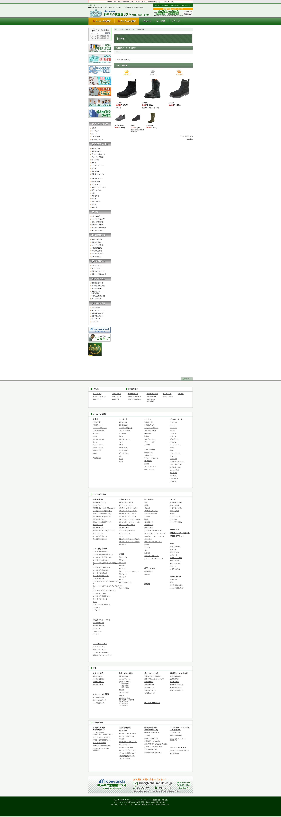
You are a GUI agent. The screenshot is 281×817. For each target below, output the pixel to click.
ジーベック (95, 131)
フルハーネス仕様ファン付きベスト (104, 590)
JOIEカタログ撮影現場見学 (101, 745)
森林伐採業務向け (176, 676)
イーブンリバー (175, 445)
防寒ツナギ (122, 577)
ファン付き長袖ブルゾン (101, 570)
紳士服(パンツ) (96, 184)
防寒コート (122, 560)
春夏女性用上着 (98, 525)
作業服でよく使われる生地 (127, 733)
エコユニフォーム (97, 253)
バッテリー (96, 607)
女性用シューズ (149, 693)
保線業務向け (174, 679)
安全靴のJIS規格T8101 (126, 747)
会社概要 (165, 5)
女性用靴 (147, 516)
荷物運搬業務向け (176, 687)
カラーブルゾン (98, 533)
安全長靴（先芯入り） (151, 556)
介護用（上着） (175, 560)
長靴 (145, 550)
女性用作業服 (148, 682)
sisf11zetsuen (119, 125)
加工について (96, 268)
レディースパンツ (124, 533)
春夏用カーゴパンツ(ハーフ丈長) (129, 539)
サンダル (147, 547)
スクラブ (173, 566)
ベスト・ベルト (98, 445)
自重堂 (94, 128)
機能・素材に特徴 (97, 222)
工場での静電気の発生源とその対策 (155, 744)
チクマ (172, 425)
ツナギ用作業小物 (176, 522)
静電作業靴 (125, 687)
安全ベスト (96, 628)
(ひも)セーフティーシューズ (153, 530)
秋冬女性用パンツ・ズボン (127, 516)
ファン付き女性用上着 (100, 573)
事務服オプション (97, 179)
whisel (95, 453)
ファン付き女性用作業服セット (103, 554)
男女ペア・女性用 (97, 225)
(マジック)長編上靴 (150, 513)
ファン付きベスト (98, 578)
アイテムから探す (127, 29)
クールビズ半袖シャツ (100, 539)
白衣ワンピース (175, 546)
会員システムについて (99, 274)
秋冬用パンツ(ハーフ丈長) (127, 530)
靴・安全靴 (136, 29)
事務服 (121, 445)
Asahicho (97, 458)
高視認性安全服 (97, 248)
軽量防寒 (121, 565)
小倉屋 (172, 447)
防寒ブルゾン (123, 557)
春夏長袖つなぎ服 (176, 502)
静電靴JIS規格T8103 (151, 738)
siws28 (171, 103)
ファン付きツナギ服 (99, 593)
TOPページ (117, 29)
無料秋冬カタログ (97, 316)
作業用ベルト (97, 631)
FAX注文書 (95, 321)
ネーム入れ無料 (97, 299)
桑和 (171, 450)
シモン (118, 51)
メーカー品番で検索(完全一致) (100, 36)
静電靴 (146, 544)
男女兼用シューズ (150, 690)
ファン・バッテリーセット (101, 604)
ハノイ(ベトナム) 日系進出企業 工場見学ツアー (103, 733)
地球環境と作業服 (176, 735)
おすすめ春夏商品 (98, 679)
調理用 (94, 199)
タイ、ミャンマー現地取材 (101, 737)
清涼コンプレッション (100, 649)
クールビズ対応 (124, 692)
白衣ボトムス (174, 552)
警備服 (94, 204)
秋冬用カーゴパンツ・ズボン (128, 511)
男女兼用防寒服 (149, 685)
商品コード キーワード (97, 33)
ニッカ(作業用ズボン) (177, 588)
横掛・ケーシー (175, 563)
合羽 (171, 582)
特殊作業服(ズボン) (176, 585)
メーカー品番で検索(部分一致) (100, 38)
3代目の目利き (97, 676)
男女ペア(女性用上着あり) (152, 676)
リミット (173, 456)
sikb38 (144, 103)
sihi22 (133, 125)
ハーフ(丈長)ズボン (99, 703)
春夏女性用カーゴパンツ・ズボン (129, 519)
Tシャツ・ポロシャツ (98, 154)
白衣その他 (95, 196)
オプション (96, 610)
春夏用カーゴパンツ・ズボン (128, 508)
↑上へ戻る (190, 139)
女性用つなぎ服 (175, 516)
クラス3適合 (124, 701)
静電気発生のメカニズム (152, 741)
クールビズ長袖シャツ (100, 536)
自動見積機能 (174, 753)
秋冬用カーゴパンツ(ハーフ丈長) (129, 542)
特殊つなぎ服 (174, 511)
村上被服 (173, 476)
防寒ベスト (122, 568)
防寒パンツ (122, 563)
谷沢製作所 (173, 473)
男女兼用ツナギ (149, 687)
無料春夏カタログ (97, 313)
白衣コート (173, 555)
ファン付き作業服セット (101, 551)
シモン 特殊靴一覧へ (186, 136)
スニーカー (148, 539)
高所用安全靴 (148, 525)
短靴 (145, 502)
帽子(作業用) (148, 571)
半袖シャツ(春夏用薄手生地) (102, 522)
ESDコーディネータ (150, 749)
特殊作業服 (173, 579)
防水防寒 (121, 690)
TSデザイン (174, 478)
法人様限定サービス (98, 230)
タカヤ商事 (173, 459)
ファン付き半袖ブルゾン (101, 576)
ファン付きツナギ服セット (101, 567)
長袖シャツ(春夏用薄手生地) (102, 513)
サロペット (173, 519)
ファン (95, 602)
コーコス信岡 (96, 136)
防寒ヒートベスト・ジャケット (129, 571)
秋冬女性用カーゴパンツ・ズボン (129, 522)
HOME (158, 5)
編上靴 (146, 505)
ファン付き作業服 (97, 157)
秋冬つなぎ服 (174, 505)
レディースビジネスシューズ (153, 559)
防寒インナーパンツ (125, 582)
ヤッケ (121, 585)
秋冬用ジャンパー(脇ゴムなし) (102, 511)
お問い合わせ (175, 5)
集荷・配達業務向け (176, 690)
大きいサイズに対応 (98, 219)
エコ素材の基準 (175, 732)
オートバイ (173, 428)
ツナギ (94, 168)
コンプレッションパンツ (101, 652)
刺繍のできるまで (124, 744)
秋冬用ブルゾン (98, 505)
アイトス (173, 436)
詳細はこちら (169, 2)
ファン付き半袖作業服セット (102, 557)
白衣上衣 (173, 549)
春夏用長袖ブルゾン (99, 502)
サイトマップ (186, 5)
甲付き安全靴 (148, 528)
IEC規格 (147, 735)
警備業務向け (174, 682)
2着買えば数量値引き (98, 296)
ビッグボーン (174, 439)
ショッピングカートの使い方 (179, 750)
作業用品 (94, 207)
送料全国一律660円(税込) (96, 292)
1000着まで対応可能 (98, 286)
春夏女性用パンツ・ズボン (127, 513)
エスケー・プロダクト (177, 461)
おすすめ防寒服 (98, 685)
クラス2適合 (124, 703)
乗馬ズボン (122, 544)
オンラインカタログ (98, 310)
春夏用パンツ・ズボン (126, 502)
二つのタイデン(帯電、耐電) (153, 747)
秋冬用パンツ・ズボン (126, 505)
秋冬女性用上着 (98, 528)
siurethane (149, 125)
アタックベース (175, 453)
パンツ (121, 536)
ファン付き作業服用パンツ (101, 596)
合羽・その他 (96, 201)
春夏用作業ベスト (98, 625)
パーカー (96, 634)
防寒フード (122, 580)
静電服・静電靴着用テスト (101, 740)
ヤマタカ (173, 442)
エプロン (147, 574)
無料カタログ (97, 399)
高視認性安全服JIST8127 (127, 756)
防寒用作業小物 (124, 588)
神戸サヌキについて (98, 271)
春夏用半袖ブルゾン (99, 519)
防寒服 (94, 162)
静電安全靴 (125, 683)
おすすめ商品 (96, 216)
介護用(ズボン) (175, 569)
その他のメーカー (97, 139)
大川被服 (173, 481)
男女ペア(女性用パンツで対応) (154, 679)
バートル (94, 134)
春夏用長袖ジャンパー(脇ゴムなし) (104, 508)
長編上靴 (147, 508)
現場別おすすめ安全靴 (99, 227)
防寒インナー (123, 574)
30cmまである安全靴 (99, 700)
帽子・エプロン (97, 190)
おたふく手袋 (174, 470)
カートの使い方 (97, 256)
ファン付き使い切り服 (100, 599)
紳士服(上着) (96, 181)
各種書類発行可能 (97, 283)
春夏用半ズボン (124, 528)
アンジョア (173, 422)
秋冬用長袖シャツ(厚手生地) (102, 516)
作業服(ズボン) (96, 151)
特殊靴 (146, 519)
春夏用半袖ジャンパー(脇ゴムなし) (104, 530)
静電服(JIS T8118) (124, 676)
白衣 (93, 193)
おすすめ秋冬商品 (98, 682)
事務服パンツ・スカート (99, 175)
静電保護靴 (125, 685)
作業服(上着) (96, 148)
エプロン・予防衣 (176, 558)
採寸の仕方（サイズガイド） (128, 742)
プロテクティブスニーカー (153, 542)
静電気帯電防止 (97, 242)
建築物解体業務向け (176, 685)
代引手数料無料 (97, 288)
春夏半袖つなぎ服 (176, 508)
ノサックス (173, 433)
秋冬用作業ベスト (98, 623)
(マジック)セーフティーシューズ (154, 533)
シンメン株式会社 (176, 464)
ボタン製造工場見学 (99, 743)
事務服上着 (95, 171)
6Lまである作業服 (98, 697)
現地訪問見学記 (97, 251)
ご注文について (97, 265)
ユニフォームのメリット (126, 736)
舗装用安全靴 (148, 522)
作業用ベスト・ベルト (99, 187)
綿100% (121, 695)
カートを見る (97, 394)
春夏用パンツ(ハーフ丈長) (127, 525)
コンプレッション (97, 165)
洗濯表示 (121, 739)
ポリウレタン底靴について (127, 753)
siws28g (119, 103)
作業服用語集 (123, 730)
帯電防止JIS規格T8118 (151, 732)
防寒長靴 (147, 553)
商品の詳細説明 (97, 239)
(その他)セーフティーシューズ (154, 536)
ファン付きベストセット (101, 560)
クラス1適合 (124, 705)
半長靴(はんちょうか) (151, 511)
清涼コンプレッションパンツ (102, 655)
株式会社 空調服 (175, 467)
